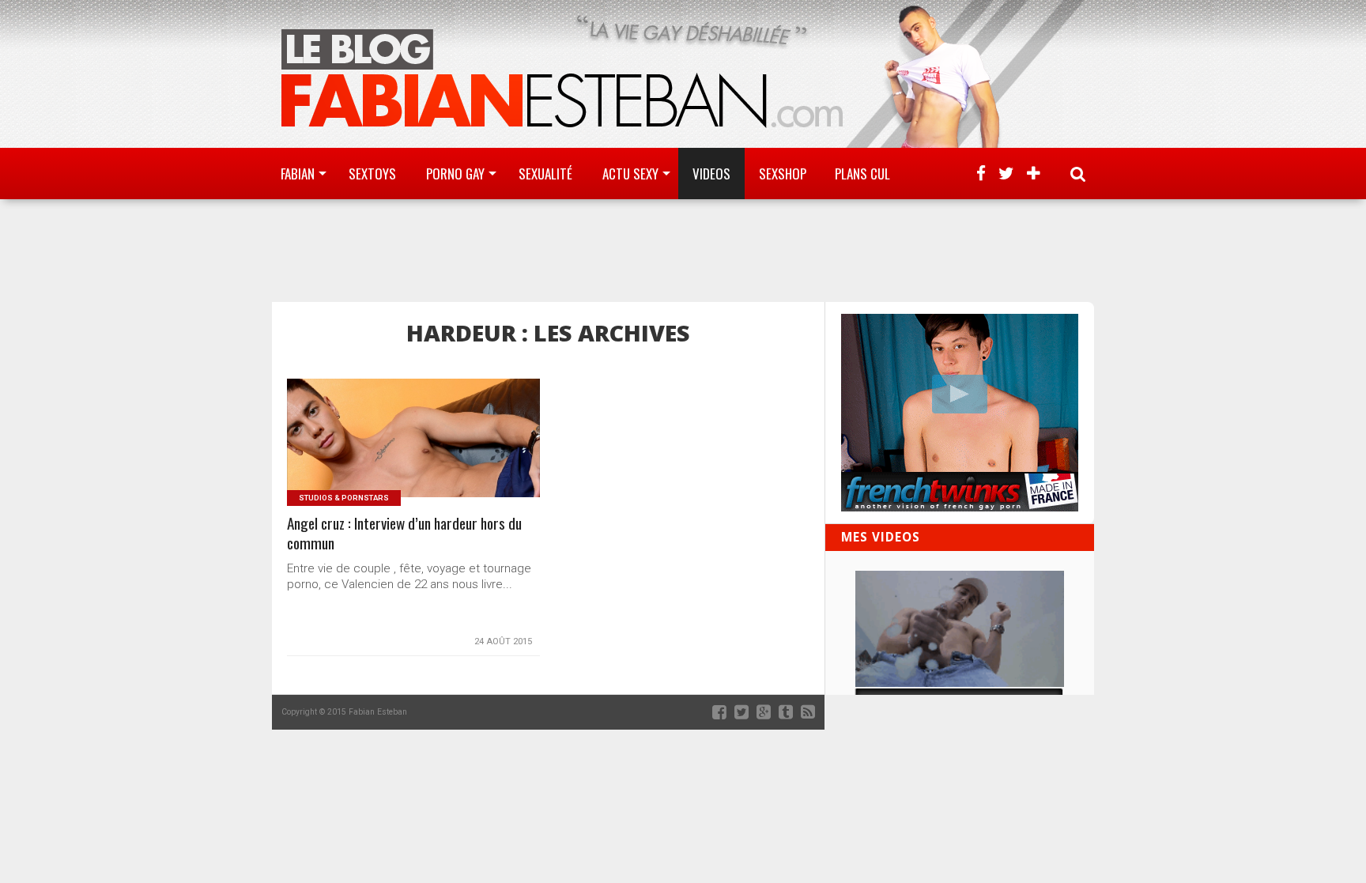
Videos (711, 173)
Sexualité (545, 173)
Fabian (298, 173)
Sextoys (372, 173)
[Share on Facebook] (380, 457)
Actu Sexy (630, 173)
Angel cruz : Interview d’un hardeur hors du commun (404, 533)
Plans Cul (862, 173)
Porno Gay (455, 173)
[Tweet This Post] (414, 457)
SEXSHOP (782, 173)
